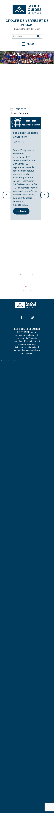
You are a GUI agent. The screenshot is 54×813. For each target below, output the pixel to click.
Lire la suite (21, 211)
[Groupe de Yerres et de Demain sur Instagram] (32, 317)
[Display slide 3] (47, 60)
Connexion (4, 361)
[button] (7, 195)
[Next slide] (51, 57)
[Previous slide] (3, 57)
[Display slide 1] (43, 60)
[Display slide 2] (45, 60)
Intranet (12, 361)
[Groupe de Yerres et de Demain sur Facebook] (22, 317)
